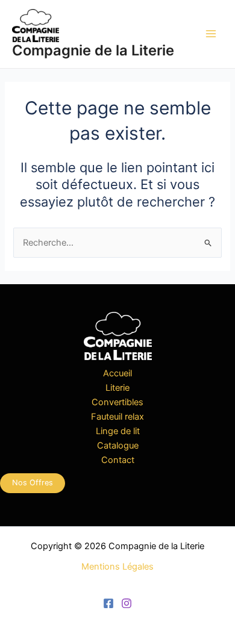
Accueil (117, 373)
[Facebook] (108, 603)
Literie (117, 387)
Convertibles (117, 402)
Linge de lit (118, 431)
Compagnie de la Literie (93, 50)
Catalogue (118, 445)
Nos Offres (32, 482)
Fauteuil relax (117, 416)
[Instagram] (126, 603)
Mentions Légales (117, 566)
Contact (117, 460)
